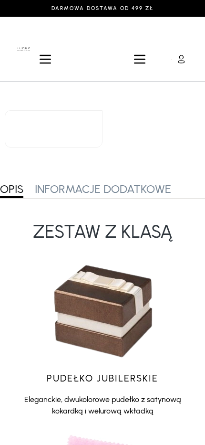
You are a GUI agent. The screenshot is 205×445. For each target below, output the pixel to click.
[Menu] (45, 59)
